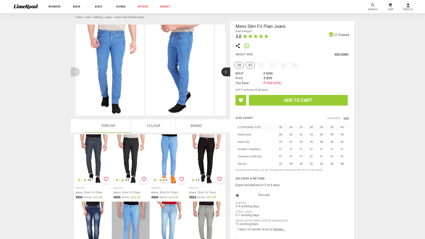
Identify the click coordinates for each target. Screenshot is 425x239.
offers (143, 6)
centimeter (333, 118)
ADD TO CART (298, 100)
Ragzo (80, 188)
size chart (341, 54)
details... (279, 229)
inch (346, 118)
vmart (165, 6)
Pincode (264, 195)
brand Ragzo (244, 31)
